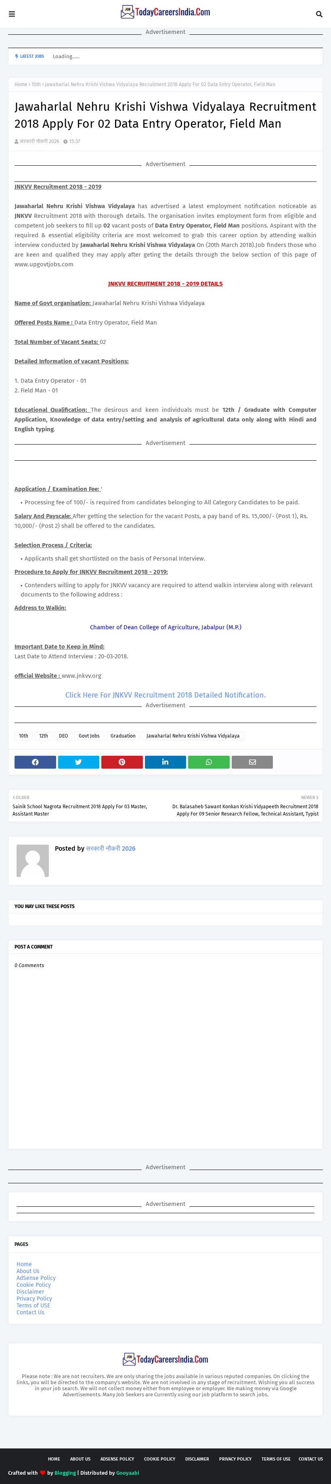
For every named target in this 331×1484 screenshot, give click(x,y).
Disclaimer (30, 1291)
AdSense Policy (36, 1278)
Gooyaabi (127, 1473)
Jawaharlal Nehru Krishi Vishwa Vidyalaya (193, 736)
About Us (28, 1271)
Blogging (65, 1473)
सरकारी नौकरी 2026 (39, 141)
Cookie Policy (34, 1285)
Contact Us (30, 1312)
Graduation (123, 736)
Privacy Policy (34, 1298)
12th (43, 736)
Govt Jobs (89, 736)
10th (36, 84)
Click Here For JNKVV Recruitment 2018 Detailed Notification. (165, 695)
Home (21, 84)
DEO (63, 736)
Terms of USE (33, 1305)
